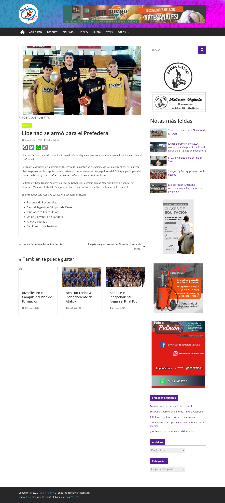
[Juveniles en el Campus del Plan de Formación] (38, 269)
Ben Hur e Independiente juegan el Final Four (124, 297)
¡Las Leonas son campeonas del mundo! (172, 431)
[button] (127, 32)
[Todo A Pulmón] (23, 32)
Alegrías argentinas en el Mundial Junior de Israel (114, 246)
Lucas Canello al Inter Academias (43, 244)
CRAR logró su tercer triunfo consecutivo (172, 417)
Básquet (52, 32)
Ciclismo (68, 32)
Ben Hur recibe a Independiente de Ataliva (79, 297)
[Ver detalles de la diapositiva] (134, 14)
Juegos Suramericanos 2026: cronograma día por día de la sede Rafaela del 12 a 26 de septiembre (187, 147)
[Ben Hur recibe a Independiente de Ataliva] (81, 269)
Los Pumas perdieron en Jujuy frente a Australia (176, 411)
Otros (122, 32)
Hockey (83, 32)
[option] (178, 86)
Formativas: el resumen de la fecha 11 (171, 406)
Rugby (97, 32)
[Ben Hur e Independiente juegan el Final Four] (125, 269)
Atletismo (35, 32)
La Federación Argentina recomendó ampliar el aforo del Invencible (185, 188)
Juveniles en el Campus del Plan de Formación (37, 297)
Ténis (109, 32)
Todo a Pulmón (53, 140)
